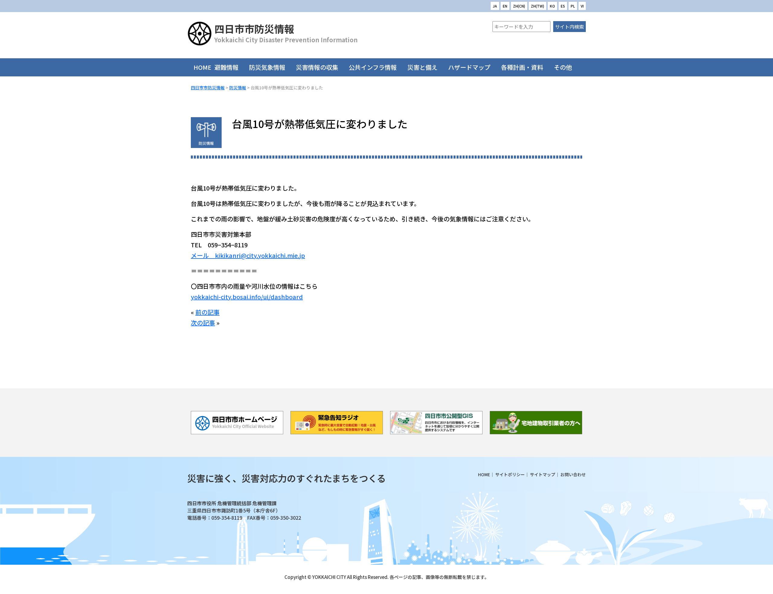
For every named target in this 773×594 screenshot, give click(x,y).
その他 (563, 67)
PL (573, 5)
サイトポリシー (510, 474)
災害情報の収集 (317, 67)
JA (495, 5)
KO (552, 5)
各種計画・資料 (522, 67)
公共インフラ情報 (373, 67)
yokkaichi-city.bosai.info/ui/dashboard (247, 296)
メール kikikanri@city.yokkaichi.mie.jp (248, 255)
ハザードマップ (469, 67)
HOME (202, 67)
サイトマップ (542, 474)
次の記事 (203, 322)
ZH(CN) (519, 5)
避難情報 (226, 67)
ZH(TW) (537, 5)
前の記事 (207, 312)
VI (582, 5)
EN (505, 5)
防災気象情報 (267, 67)
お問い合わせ (573, 474)
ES (563, 5)
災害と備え (422, 67)
